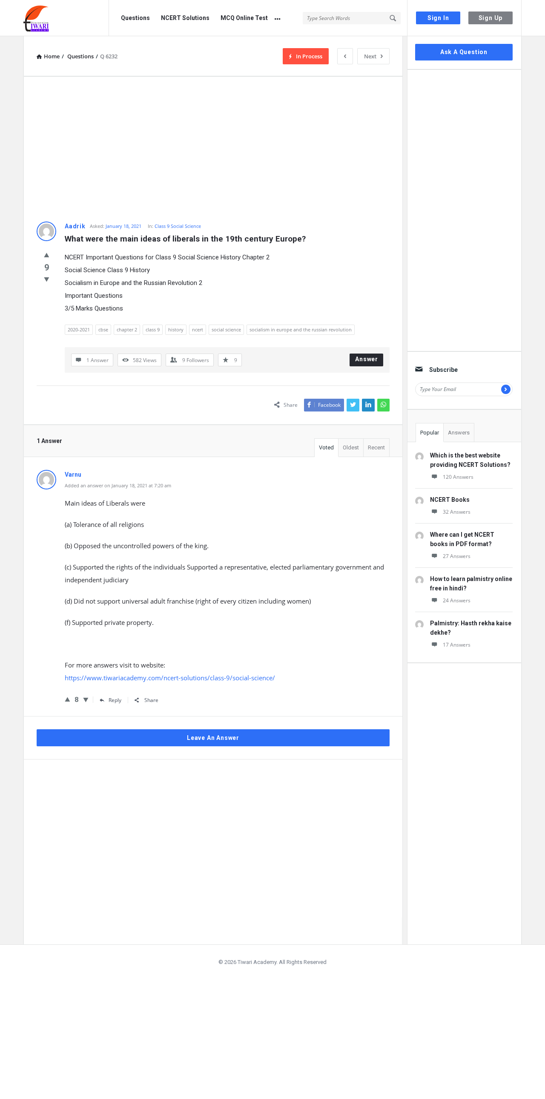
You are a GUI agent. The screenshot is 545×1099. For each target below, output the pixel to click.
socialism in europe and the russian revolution (301, 329)
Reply (115, 700)
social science (226, 329)
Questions (135, 17)
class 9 (153, 329)
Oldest (351, 447)
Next (370, 56)
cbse (103, 329)
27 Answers (456, 556)
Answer (366, 359)
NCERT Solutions (185, 17)
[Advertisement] (213, 149)
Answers (459, 432)
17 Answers (456, 644)
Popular (429, 432)
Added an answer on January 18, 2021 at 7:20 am (118, 485)
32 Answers (456, 511)
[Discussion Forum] (66, 18)
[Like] (46, 254)
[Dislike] (46, 279)
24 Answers (456, 600)
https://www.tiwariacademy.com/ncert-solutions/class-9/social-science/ (170, 677)
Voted (326, 447)
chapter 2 (127, 329)
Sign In (438, 17)
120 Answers (458, 476)
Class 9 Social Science (178, 226)
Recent (376, 447)
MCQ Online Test (244, 17)
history (176, 329)
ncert (197, 329)
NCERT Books (450, 499)
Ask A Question (464, 52)
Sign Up (491, 17)
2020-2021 (79, 329)
